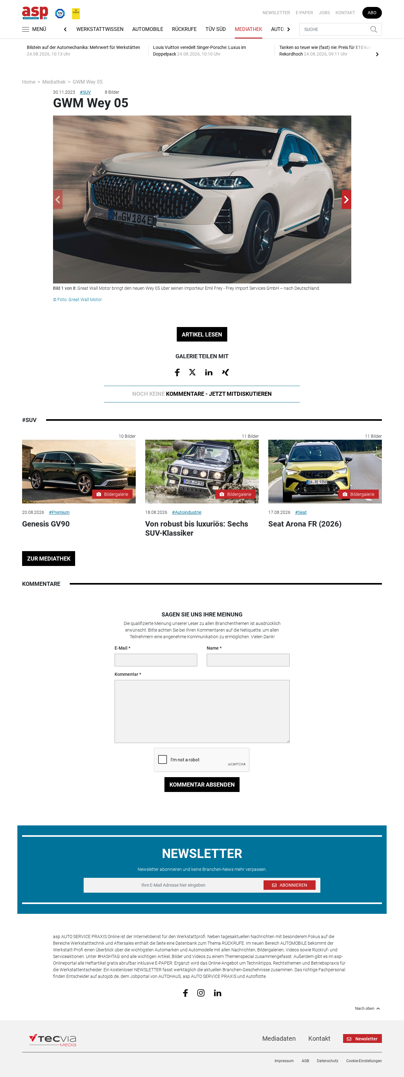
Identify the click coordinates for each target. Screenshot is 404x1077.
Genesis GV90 (46, 524)
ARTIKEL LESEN (202, 334)
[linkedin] (217, 992)
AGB (305, 1061)
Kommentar (126, 674)
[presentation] (377, 54)
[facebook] (185, 992)
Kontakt (345, 12)
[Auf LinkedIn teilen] (208, 371)
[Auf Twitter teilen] (192, 371)
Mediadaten (279, 1038)
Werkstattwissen (99, 29)
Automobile (147, 29)
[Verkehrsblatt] (73, 12)
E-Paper (304, 12)
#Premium (59, 512)
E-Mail (121, 648)
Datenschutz (327, 1061)
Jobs (324, 12)
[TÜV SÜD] (58, 12)
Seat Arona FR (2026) (305, 524)
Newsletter (276, 12)
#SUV (85, 92)
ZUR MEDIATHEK (48, 558)
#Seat (301, 512)
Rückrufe (184, 29)
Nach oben (364, 1008)
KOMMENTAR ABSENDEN (202, 784)
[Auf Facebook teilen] (177, 372)
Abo (372, 12)
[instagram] (201, 992)
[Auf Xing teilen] (225, 371)
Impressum (284, 1061)
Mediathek (248, 29)
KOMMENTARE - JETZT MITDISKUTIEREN (202, 393)
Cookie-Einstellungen (364, 1061)
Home (28, 82)
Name (213, 648)
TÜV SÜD (215, 29)
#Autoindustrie (186, 512)
